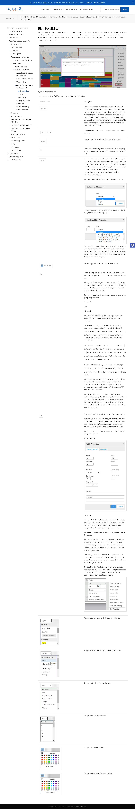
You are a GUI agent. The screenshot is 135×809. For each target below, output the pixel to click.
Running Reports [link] (16, 116)
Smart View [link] (14, 50)
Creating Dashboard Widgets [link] (22, 60)
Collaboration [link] (15, 137)
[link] (132, 245)
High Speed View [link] (16, 47)
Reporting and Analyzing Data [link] (19, 41)
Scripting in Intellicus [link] (18, 134)
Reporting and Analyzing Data (37, 17)
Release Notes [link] (46, 9)
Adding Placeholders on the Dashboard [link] (24, 86)
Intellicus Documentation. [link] (96, 3)
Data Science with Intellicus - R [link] (21, 125)
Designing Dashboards (88, 17)
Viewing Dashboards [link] (21, 66)
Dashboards (74, 17)
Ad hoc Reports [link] (16, 44)
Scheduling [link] (14, 113)
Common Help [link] (16, 150)
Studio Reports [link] (16, 54)
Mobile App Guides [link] (72, 9)
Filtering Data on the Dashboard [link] (23, 102)
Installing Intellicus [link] (15, 31)
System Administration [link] (16, 34)
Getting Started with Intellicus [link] (19, 28)
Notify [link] (13, 144)
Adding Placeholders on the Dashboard (111, 17)
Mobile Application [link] (15, 160)
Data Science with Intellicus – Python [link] (20, 129)
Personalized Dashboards (58, 17)
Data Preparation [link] (14, 38)
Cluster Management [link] (16, 156)
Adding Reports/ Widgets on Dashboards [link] (24, 74)
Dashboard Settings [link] (22, 106)
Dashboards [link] (17, 63)
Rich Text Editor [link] (23, 91)
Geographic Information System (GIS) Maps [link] (21, 120)
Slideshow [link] (21, 94)
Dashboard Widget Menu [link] (24, 79)
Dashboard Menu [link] (22, 110)
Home (22, 17)
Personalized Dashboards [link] (20, 57)
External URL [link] (22, 97)
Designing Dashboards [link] (22, 70)
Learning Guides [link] (58, 9)
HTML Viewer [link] (15, 147)
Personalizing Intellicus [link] (18, 140)
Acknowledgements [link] (86, 9)
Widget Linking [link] (21, 82)
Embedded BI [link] (13, 153)
